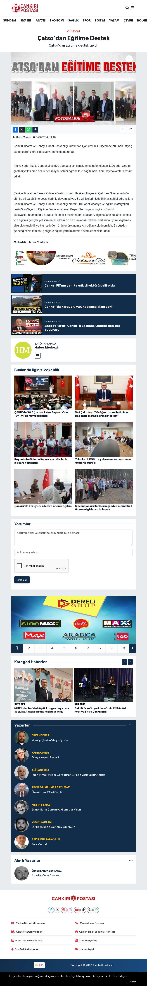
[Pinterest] (64, 910)
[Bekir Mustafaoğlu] (21, 841)
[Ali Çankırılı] (21, 772)
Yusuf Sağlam (42, 822)
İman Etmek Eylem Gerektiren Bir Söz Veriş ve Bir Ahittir (68, 774)
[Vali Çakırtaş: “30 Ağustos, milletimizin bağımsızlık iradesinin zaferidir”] (104, 392)
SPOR (87, 20)
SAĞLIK (73, 20)
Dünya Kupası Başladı (46, 757)
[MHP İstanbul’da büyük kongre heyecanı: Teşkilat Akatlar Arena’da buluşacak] (43, 684)
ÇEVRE (128, 20)
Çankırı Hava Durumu (92, 923)
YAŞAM (114, 20)
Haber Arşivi (87, 949)
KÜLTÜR (79, 704)
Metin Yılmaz (41, 805)
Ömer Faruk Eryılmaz (47, 871)
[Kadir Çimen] (21, 755)
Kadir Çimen (40, 752)
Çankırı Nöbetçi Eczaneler (31, 923)
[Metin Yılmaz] (21, 807)
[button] (124, 662)
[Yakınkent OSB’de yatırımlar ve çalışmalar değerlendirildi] (104, 439)
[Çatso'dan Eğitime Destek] (73, 88)
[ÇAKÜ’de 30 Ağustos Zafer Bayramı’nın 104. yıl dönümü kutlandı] (43, 392)
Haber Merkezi (23, 137)
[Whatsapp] (96, 910)
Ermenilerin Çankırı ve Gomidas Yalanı (57, 809)
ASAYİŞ (40, 20)
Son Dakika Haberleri (27, 949)
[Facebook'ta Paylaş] (15, 130)
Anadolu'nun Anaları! (46, 875)
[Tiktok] (83, 910)
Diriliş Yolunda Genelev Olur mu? (53, 827)
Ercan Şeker (40, 735)
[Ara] (127, 7)
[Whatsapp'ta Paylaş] (28, 130)
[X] (57, 910)
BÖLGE (142, 20)
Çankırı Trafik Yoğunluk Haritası (97, 931)
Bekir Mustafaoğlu (46, 839)
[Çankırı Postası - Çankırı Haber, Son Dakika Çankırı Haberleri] (24, 8)
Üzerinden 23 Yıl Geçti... (48, 792)
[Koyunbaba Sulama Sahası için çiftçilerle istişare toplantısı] (43, 439)
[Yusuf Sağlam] (21, 824)
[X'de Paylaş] (22, 130)
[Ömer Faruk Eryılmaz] (21, 873)
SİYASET (26, 20)
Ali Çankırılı (40, 770)
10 (123, 648)
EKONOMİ (57, 20)
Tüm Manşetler (88, 940)
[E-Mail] (38, 356)
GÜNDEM (9, 20)
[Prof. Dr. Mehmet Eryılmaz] (21, 789)
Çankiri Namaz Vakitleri (29, 931)
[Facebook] (51, 910)
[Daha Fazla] (35, 130)
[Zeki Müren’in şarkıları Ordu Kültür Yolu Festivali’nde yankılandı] (103, 684)
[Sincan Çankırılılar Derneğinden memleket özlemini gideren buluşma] (104, 486)
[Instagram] (70, 910)
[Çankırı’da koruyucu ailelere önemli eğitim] (43, 486)
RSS (41, 965)
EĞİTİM (100, 20)
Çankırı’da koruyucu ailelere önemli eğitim (43, 506)
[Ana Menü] (132, 7)
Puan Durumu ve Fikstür (28, 940)
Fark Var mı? (40, 844)
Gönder (22, 579)
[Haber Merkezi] (23, 350)
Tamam (132, 982)
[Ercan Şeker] (21, 737)
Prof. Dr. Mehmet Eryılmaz (51, 787)
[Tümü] (131, 725)
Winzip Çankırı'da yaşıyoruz (50, 740)
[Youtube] (77, 910)
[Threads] (90, 910)
